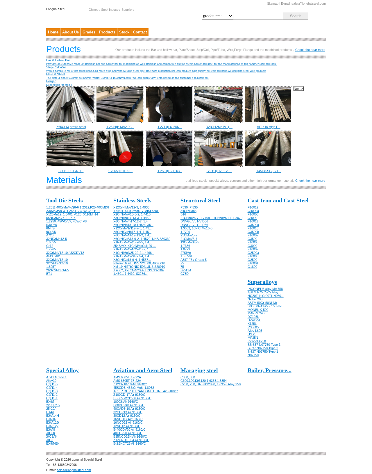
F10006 (253, 242)
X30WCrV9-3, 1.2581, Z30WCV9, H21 (73, 211)
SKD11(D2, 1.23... (219, 171)
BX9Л (50, 401)
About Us (70, 32)
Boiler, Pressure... (269, 370)
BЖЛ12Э (52, 422)
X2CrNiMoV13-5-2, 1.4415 (132, 214)
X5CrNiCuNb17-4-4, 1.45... (132, 232)
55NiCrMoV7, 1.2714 (61, 218)
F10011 (253, 221)
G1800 (252, 266)
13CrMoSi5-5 (189, 242)
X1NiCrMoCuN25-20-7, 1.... (132, 249)
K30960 (51, 225)
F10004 (253, 263)
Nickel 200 (255, 299)
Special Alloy (62, 370)
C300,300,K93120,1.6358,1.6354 (203, 380)
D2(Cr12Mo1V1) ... (219, 127)
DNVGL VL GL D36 (194, 225)
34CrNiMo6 (188, 211)
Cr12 (49, 245)
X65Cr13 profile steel (71, 127)
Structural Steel (200, 200)
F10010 (253, 228)
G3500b (253, 232)
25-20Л (51, 408)
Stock (124, 32)
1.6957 (51, 266)
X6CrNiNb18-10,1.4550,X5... (133, 225)
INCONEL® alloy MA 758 (265, 289)
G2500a (253, 252)
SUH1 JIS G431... (71, 171)
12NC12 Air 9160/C (126, 426)
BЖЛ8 (50, 429)
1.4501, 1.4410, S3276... (130, 273)
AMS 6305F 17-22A (127, 380)
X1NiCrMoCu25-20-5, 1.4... (132, 242)
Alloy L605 (255, 330)
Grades (89, 32)
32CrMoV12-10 (57, 259)
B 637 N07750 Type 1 (263, 351)
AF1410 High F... (268, 127)
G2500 (252, 259)
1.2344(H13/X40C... (120, 127)
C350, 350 (187, 377)
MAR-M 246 (256, 313)
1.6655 (51, 242)
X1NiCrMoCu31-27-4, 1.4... (132, 256)
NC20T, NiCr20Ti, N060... (266, 295)
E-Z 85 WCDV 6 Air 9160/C (132, 398)
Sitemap (272, 3)
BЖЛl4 (51, 419)
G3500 (252, 238)
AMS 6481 (53, 256)
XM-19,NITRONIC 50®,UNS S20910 (139, 266)
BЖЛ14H (52, 415)
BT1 (49, 273)
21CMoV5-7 (188, 235)
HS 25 (252, 334)
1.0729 (185, 249)
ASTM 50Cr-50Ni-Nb (262, 302)
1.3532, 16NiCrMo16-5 (196, 228)
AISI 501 (186, 256)
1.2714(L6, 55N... (170, 127)
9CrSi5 (51, 232)
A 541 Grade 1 (56, 377)
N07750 (253, 355)
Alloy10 (51, 380)
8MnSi (50, 228)
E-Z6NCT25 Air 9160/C (129, 443)
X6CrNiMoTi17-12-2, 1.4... (131, 221)
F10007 (253, 235)
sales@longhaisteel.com (308, 3)
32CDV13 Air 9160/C (127, 412)
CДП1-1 (52, 398)
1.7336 (185, 245)
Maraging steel (199, 370)
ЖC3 (49, 440)
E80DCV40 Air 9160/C (128, 405)
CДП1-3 (52, 391)
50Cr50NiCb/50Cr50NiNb (265, 306)
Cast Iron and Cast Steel (278, 200)
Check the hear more (310, 49)
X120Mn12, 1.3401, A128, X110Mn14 (72, 214)
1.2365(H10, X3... (120, 171)
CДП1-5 (52, 384)
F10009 (253, 249)
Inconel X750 (257, 341)
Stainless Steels (132, 200)
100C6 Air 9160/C (125, 401)
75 (182, 263)
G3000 (252, 245)
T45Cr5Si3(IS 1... (268, 171)
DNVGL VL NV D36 (194, 221)
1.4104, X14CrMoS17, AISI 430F (136, 211)
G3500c (253, 225)
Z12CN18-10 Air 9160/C (130, 384)
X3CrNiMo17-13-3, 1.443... (132, 218)
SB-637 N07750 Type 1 (264, 344)
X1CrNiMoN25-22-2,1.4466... (133, 252)
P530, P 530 (189, 207)
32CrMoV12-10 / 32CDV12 (65, 252)
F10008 (253, 214)
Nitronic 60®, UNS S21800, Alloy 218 (139, 263)
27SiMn (185, 252)
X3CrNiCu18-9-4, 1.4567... (132, 259)
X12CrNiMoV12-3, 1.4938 (131, 207)
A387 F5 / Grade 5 (193, 259)
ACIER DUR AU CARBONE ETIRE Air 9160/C (145, 391)
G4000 (252, 218)
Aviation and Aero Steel (142, 370)
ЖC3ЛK (51, 436)
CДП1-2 (52, 394)
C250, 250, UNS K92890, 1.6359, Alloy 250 (210, 384)
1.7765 (51, 249)
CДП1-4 (52, 387)
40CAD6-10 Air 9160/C (129, 408)
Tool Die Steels (64, 200)
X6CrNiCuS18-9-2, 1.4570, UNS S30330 (141, 238)
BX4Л (50, 412)
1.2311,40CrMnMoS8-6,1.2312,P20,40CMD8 (77, 207)
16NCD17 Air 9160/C (128, 419)
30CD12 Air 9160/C (126, 415)
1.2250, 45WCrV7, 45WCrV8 (66, 221)
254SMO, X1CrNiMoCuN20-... (134, 245)
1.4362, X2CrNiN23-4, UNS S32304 (138, 270)
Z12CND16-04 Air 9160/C (131, 440)
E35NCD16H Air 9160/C (130, 436)
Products (107, 32)
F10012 (253, 207)
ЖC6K (50, 433)
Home (53, 32)
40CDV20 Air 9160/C (127, 433)
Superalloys (262, 282)
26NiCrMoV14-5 (57, 270)
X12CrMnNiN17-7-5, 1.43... (132, 228)
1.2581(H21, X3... (170, 171)
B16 (183, 214)
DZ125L (253, 316)
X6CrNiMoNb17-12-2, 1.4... (132, 235)
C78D (184, 273)
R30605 (253, 327)
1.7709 (185, 232)
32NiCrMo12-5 (56, 238)
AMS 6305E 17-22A (127, 377)
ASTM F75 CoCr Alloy (263, 292)
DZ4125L (254, 320)
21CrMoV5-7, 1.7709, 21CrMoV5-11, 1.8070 (211, 218)
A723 (49, 235)
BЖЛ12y (52, 426)
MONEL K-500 (258, 309)
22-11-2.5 (53, 405)
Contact (140, 32)
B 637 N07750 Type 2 (263, 348)
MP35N (253, 337)
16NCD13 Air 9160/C (128, 422)
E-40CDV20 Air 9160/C (129, 429)
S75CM (185, 270)
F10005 (253, 256)
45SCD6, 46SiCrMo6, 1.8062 (133, 387)
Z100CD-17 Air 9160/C (129, 394)
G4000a (253, 211)
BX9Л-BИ (53, 443)
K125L (252, 323)
